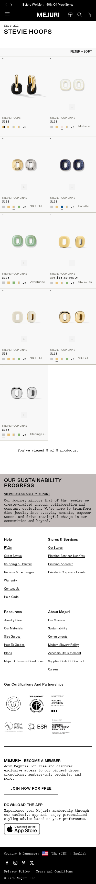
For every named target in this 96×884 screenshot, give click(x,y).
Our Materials (13, 628)
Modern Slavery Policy (63, 645)
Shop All (11, 25)
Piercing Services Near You (66, 556)
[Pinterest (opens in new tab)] (23, 863)
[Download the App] (22, 829)
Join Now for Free (31, 788)
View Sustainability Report (27, 494)
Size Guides (12, 637)
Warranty (10, 580)
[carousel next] (11, 5)
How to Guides (14, 645)
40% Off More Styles (59, 5)
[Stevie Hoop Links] (72, 84)
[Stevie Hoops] (24, 84)
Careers (53, 669)
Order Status (13, 556)
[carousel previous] (6, 5)
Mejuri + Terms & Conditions (24, 661)
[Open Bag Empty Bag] (89, 15)
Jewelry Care (13, 620)
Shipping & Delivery (18, 564)
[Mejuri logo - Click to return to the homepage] (48, 15)
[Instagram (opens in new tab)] (15, 863)
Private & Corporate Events (67, 572)
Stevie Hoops (11, 118)
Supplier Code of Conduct (66, 661)
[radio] (3, 126)
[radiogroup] (11, 126)
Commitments (58, 637)
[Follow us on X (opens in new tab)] (32, 863)
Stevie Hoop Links (62, 118)
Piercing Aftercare (60, 564)
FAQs (8, 548)
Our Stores (55, 548)
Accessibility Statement (64, 653)
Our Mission (56, 620)
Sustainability (57, 628)
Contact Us (11, 589)
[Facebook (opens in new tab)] (7, 863)
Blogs (8, 653)
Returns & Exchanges (19, 572)
